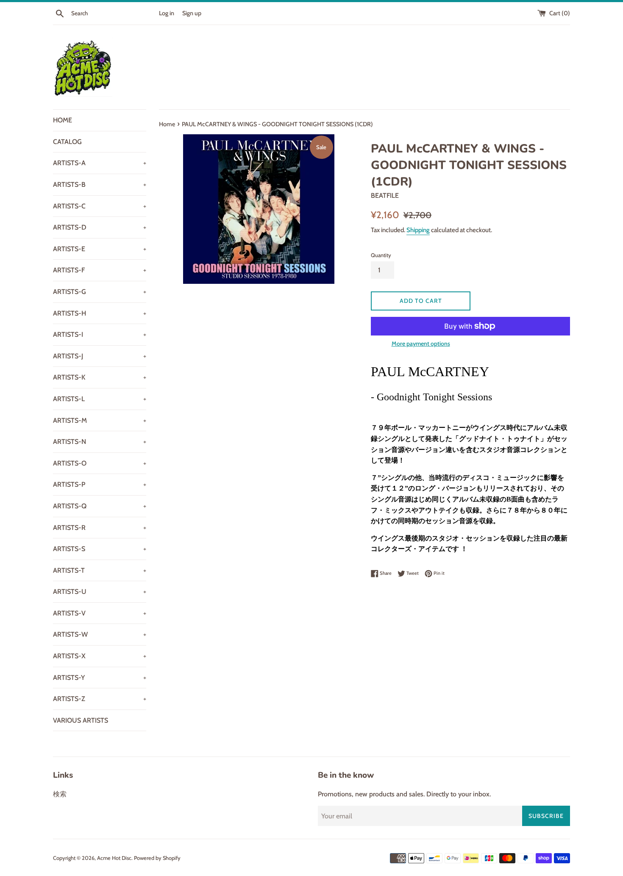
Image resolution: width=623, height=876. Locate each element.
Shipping (418, 230)
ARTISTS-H (99, 313)
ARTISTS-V (99, 613)
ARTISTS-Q (99, 506)
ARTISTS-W (99, 634)
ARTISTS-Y (99, 678)
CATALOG (67, 142)
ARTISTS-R (99, 528)
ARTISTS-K (99, 377)
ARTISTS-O (99, 463)
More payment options (421, 343)
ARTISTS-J (99, 356)
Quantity (381, 255)
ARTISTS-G (99, 292)
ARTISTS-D (99, 227)
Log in (166, 13)
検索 (60, 794)
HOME (62, 120)
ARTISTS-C (99, 206)
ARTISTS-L (99, 399)
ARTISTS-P (99, 484)
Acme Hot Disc (114, 858)
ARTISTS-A (99, 163)
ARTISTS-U (99, 592)
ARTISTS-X (99, 656)
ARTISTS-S (99, 549)
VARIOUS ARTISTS (80, 720)
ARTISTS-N (99, 442)
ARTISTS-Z (99, 699)
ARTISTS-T (99, 570)
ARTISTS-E (99, 249)
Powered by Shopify (157, 858)
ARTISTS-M (99, 420)
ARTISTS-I (99, 334)
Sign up (191, 13)
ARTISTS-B (99, 184)
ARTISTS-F (99, 270)
